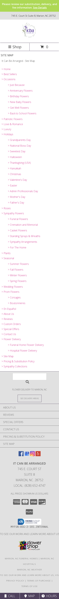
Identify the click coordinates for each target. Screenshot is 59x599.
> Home (6, 69)
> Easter (12, 185)
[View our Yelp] (38, 455)
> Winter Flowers (17, 275)
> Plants (6, 253)
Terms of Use (29, 586)
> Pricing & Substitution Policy (18, 361)
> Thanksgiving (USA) (19, 162)
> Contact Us (9, 334)
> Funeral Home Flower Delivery (26, 345)
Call (11, 596)
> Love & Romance (12, 124)
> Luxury (6, 129)
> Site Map (8, 356)
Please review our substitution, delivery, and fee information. (29, 5)
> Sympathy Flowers (13, 213)
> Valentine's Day (17, 180)
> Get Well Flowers (18, 107)
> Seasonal (8, 258)
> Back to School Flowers (22, 113)
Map (31, 596)
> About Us (8, 314)
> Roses (6, 208)
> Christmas (14, 174)
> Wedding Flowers (12, 286)
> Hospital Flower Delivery (22, 350)
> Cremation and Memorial (23, 224)
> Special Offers (10, 329)
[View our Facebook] (21, 455)
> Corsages (14, 297)
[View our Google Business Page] (26, 455)
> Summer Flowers (18, 264)
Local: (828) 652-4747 (29, 485)
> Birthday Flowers (18, 96)
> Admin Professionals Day (23, 191)
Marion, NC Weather (29, 569)
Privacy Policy (15, 580)
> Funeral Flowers (18, 219)
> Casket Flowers (17, 230)
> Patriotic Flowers (12, 119)
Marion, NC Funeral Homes (21, 558)
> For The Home (17, 247)
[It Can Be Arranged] (29, 38)
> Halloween (15, 157)
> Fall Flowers (15, 269)
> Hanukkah (14, 168)
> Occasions (8, 79)
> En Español (9, 309)
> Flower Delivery (11, 339)
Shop (17, 46)
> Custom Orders (11, 324)
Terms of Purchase (39, 580)
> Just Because (16, 85)
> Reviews (7, 319)
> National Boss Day (19, 145)
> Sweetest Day (16, 151)
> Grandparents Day (19, 140)
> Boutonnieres (16, 303)
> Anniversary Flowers (20, 90)
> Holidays (7, 134)
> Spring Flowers (17, 281)
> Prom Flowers (10, 291)
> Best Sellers (9, 74)
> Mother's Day (16, 197)
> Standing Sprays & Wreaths (24, 236)
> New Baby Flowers (19, 102)
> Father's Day (16, 202)
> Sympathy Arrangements (22, 242)
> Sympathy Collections (14, 366)
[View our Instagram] (32, 455)
